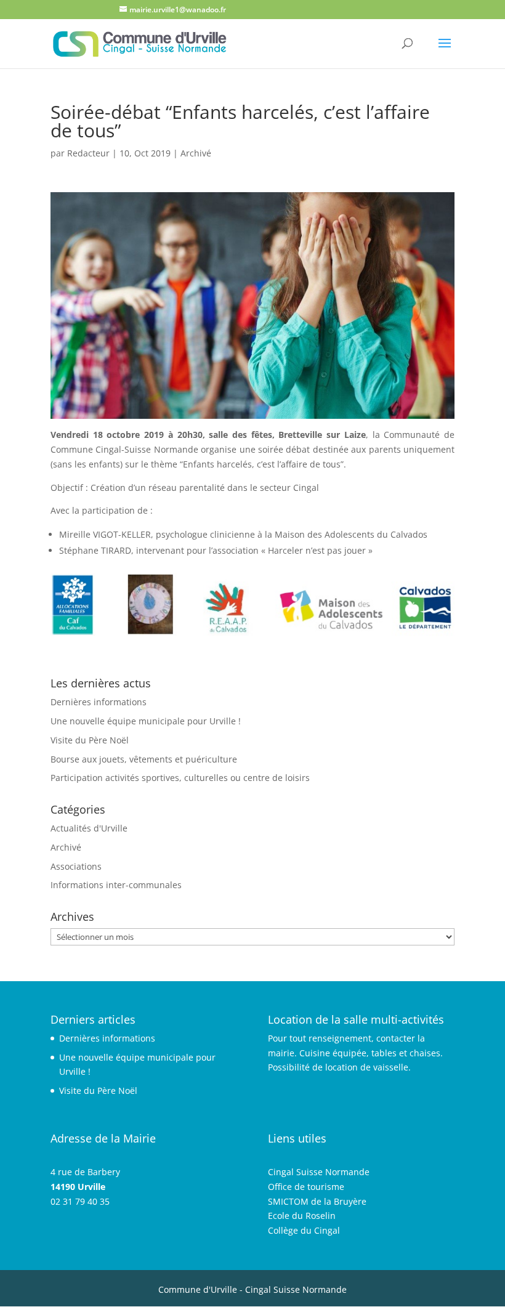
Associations (76, 866)
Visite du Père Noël (89, 740)
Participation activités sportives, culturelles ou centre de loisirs (180, 777)
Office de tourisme (306, 1186)
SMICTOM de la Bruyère (317, 1201)
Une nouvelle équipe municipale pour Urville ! (145, 721)
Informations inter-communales (116, 885)
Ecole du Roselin (302, 1215)
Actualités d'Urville (88, 828)
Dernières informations (98, 702)
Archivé (195, 153)
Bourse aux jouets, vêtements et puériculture (143, 759)
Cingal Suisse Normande (319, 1172)
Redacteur (88, 153)
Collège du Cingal (304, 1230)
